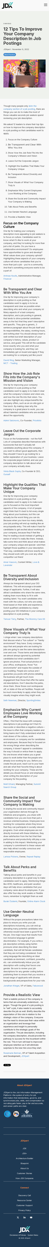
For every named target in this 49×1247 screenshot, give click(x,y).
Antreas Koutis (10, 276)
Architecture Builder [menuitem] (24, 1158)
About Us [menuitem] (24, 1168)
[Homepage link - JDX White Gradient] (24, 1231)
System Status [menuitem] (33, 1235)
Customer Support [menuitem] (24, 1205)
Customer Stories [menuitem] (24, 1173)
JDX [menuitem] (24, 1148)
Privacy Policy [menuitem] (24, 1210)
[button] (45, 5)
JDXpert (7, 49)
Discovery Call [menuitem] (24, 1195)
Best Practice (10, 55)
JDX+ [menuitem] (24, 1153)
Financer (7, 279)
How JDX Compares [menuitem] (24, 1178)
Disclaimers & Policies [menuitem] (18, 1235)
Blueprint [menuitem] (24, 1163)
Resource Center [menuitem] (24, 1200)
